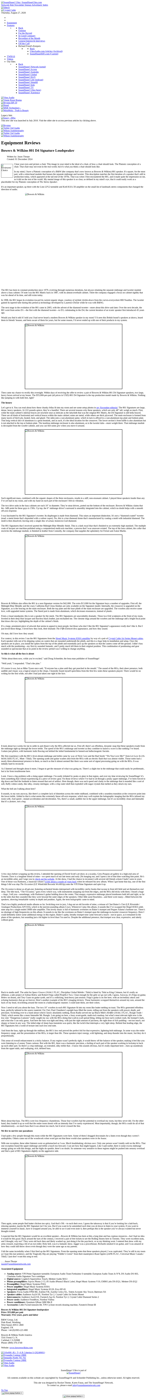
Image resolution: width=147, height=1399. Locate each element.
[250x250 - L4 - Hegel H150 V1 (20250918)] (5, 105)
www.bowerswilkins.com (21, 1347)
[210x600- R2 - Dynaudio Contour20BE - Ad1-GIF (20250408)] (13, 1355)
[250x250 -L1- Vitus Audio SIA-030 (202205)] (7, 97)
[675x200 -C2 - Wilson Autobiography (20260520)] (12, 130)
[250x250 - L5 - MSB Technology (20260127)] (11, 108)
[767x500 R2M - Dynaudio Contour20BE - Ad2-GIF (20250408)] (13, 1360)
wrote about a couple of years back (61, 881)
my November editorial (106, 407)
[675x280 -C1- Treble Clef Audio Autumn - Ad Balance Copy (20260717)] (10, 128)
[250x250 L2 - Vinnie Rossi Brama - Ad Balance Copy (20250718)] (11, 100)
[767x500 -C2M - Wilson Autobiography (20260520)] (12, 136)
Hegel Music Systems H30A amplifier (73, 638)
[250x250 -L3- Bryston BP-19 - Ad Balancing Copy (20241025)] (9, 102)
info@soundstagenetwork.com (86, 1385)
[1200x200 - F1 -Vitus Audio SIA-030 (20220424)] (7, 1363)
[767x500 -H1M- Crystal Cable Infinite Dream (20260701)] (8, 10)
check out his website (44, 879)
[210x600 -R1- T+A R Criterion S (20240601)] (23, 1352)
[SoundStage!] (74, 1373)
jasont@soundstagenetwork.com (16, 1264)
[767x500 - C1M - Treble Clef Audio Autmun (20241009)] (10, 133)
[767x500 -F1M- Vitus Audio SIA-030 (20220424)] (7, 1365)
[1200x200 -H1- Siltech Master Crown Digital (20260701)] (5, 7)
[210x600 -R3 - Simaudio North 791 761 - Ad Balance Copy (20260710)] (13, 1357)
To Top (4, 1390)
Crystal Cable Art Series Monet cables (126, 638)
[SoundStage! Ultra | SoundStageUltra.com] (21, 2)
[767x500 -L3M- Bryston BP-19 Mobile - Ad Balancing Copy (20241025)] (6, 125)
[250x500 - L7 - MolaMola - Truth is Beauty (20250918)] (15, 110)
